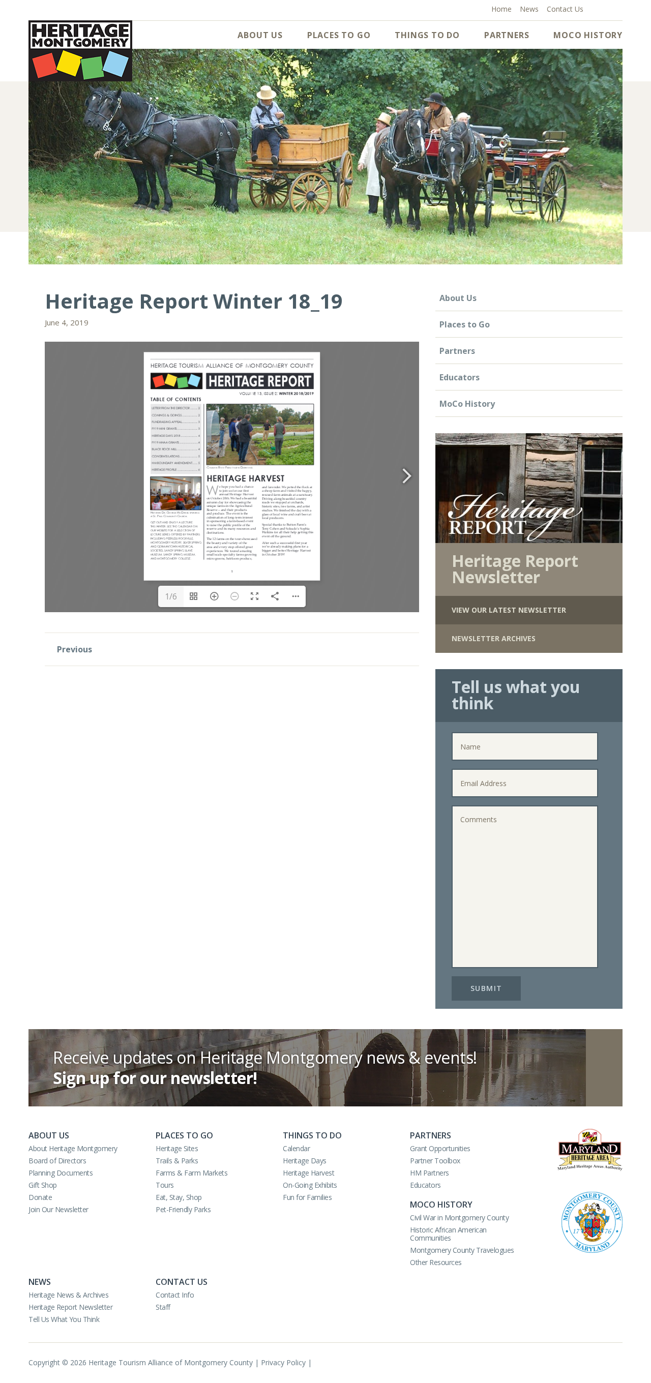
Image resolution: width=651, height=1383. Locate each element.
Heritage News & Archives (68, 1295)
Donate (40, 1197)
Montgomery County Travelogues (462, 1250)
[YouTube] (606, 8)
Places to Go (339, 35)
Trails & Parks (177, 1160)
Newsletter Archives (494, 638)
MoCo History (588, 35)
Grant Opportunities (440, 1148)
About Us (260, 35)
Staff (163, 1307)
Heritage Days (305, 1160)
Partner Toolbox (435, 1160)
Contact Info (175, 1295)
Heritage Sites (177, 1148)
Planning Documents (60, 1173)
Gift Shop (42, 1185)
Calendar (296, 1148)
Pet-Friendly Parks (183, 1209)
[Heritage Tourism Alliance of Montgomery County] (80, 50)
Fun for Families (307, 1197)
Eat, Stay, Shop (179, 1197)
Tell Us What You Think (63, 1319)
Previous (73, 649)
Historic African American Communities (448, 1234)
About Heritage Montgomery (72, 1148)
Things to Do (427, 35)
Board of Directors (57, 1160)
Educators (459, 377)
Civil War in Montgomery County (459, 1217)
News (39, 1281)
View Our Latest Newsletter (509, 610)
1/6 (171, 596)
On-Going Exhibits (310, 1185)
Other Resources (436, 1262)
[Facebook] (595, 8)
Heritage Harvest (308, 1173)
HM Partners (429, 1173)
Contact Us (182, 1281)
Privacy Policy (283, 1362)
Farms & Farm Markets (191, 1173)
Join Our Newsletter (58, 1209)
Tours (165, 1185)
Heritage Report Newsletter (70, 1307)
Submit (486, 988)
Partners (506, 35)
